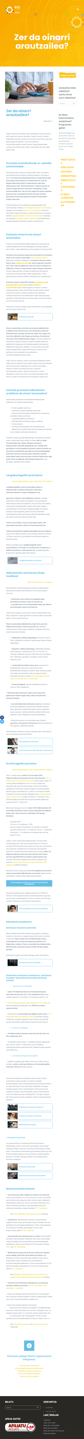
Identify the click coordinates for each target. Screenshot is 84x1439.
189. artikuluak (19, 1247)
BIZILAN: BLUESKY (51, 1428)
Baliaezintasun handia (27, 1125)
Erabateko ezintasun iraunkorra (31, 1107)
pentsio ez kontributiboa (32, 210)
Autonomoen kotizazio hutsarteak (32, 1175)
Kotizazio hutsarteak (27, 1167)
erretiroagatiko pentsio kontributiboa (37, 208)
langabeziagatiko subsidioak (27, 218)
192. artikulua (17, 1269)
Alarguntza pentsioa (22, 1324)
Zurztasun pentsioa (40, 1324)
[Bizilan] (12, 9)
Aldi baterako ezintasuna (28, 742)
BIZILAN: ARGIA (50, 1433)
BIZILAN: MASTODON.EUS (54, 1431)
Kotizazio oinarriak (26, 317)
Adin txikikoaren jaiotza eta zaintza (27, 1214)
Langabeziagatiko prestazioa (30, 560)
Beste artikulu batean (39, 258)
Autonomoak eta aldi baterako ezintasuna (35, 750)
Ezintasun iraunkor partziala (29, 963)
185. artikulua (28, 1230)
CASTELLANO (51, 1411)
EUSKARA (49, 1407)
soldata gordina (22, 263)
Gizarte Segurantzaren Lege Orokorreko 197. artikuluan (29, 1003)
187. (8, 1247)
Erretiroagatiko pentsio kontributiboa (33, 909)
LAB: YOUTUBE (49, 1423)
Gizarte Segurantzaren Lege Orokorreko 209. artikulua (32, 770)
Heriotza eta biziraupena (29, 1376)
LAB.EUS (47, 1420)
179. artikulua (41, 1208)
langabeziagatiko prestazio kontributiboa (27, 216)
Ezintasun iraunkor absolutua (30, 1116)
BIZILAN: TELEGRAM (51, 1425)
